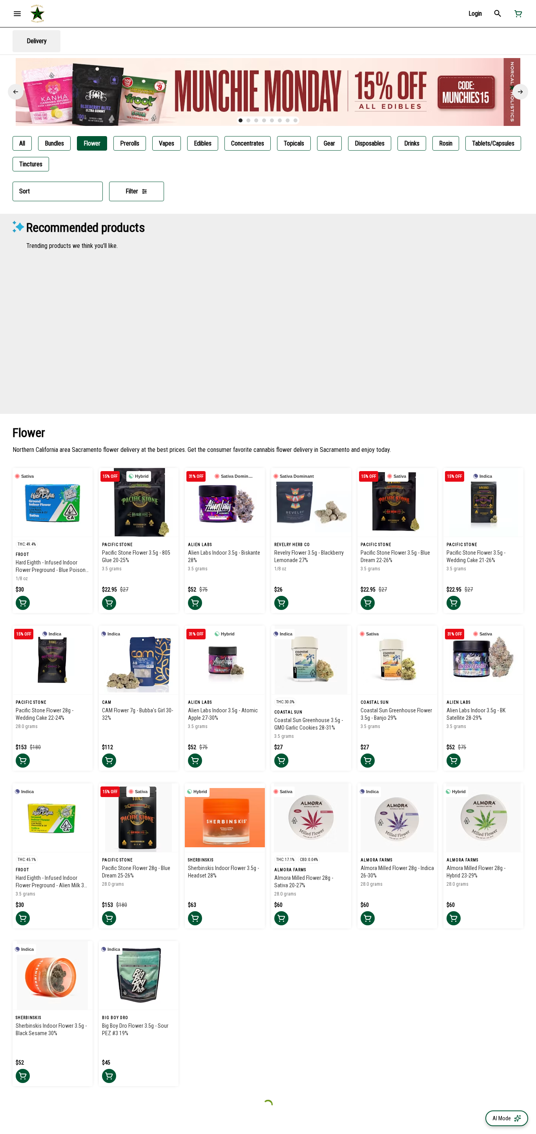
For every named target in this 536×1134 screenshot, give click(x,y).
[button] (475, 13)
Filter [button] (132, 191)
